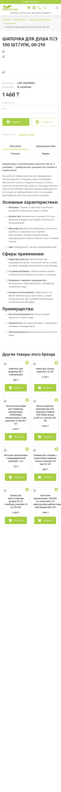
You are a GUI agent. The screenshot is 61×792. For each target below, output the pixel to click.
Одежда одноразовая (40, 19)
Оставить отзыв (26, 134)
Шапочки (10, 23)
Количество (8, 103)
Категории (19, 19)
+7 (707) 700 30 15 (30, 2)
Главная (6, 19)
